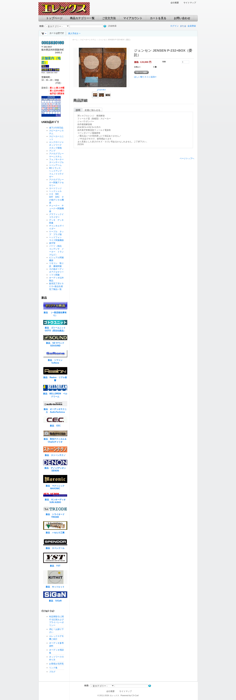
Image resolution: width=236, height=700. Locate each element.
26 (48, 110)
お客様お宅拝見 (56, 663)
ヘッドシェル (55, 191)
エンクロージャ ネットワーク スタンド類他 (57, 145)
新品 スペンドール (55, 548)
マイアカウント (132, 18)
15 (56, 106)
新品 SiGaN (55, 600)
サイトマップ (190, 2)
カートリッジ (56, 188)
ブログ (52, 672)
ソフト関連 (54, 275)
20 (51, 108)
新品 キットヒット (55, 587)
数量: (164, 62)
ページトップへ (187, 158)
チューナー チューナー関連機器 (56, 208)
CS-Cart (135, 695)
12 (48, 106)
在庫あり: (137, 67)
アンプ (52, 151)
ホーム (75, 40)
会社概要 (174, 2)
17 (43, 108)
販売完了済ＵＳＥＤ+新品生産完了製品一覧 (56, 286)
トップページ (54, 18)
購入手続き (73, 33)
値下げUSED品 (56, 127)
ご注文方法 (109, 18)
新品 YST (55, 566)
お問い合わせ (182, 18)
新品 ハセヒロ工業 (55, 532)
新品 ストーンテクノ (55, 455)
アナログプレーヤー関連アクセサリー (56, 182)
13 (51, 106)
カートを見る (158, 18)
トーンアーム (55, 165)
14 (54, 106)
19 (48, 108)
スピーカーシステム (88, 40)
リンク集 (53, 667)
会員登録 (192, 26)
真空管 (52, 243)
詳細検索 (112, 26)
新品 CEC (56, 425)
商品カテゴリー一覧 (82, 18)
